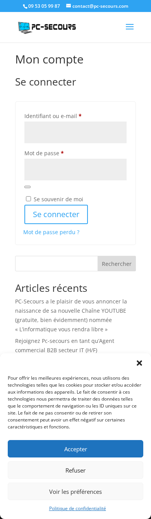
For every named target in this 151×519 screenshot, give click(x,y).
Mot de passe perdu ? (51, 232)
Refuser (75, 470)
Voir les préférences (75, 491)
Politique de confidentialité (77, 508)
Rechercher (117, 263)
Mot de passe (58, 153)
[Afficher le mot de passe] (27, 187)
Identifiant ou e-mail (67, 116)
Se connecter (56, 214)
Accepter (75, 449)
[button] (139, 363)
